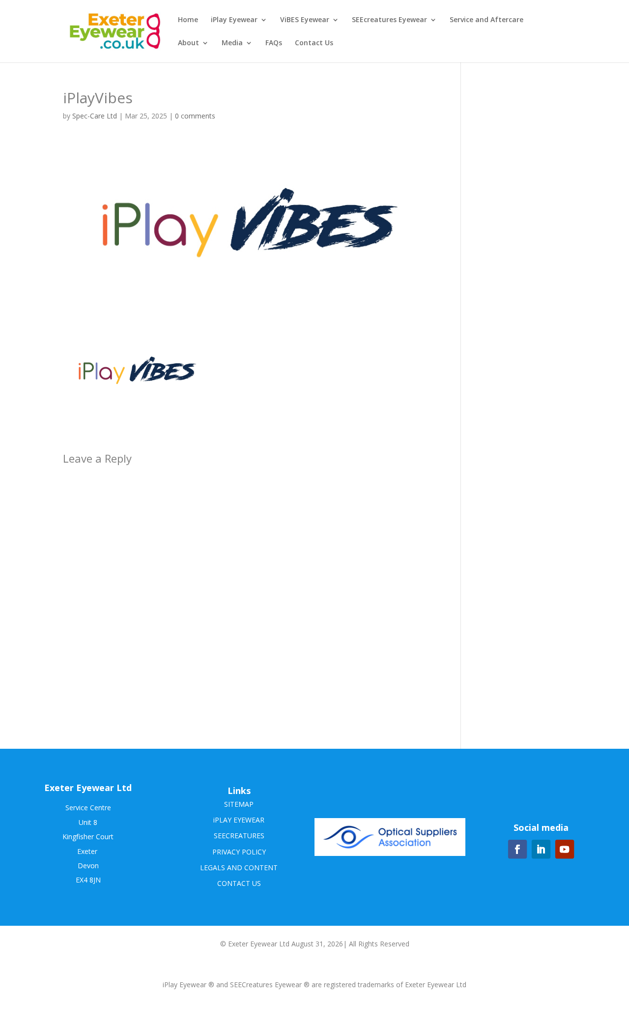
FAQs (273, 43)
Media (232, 43)
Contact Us (314, 43)
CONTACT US (239, 883)
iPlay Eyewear (234, 20)
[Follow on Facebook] (517, 849)
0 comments (195, 115)
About (188, 43)
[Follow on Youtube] (564, 849)
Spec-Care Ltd (94, 115)
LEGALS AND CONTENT (239, 867)
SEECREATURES (239, 835)
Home (188, 20)
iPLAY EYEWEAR (238, 819)
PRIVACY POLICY (239, 851)
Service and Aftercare (486, 20)
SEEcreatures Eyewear (389, 20)
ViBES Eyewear (304, 20)
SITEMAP (239, 804)
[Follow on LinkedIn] (541, 849)
